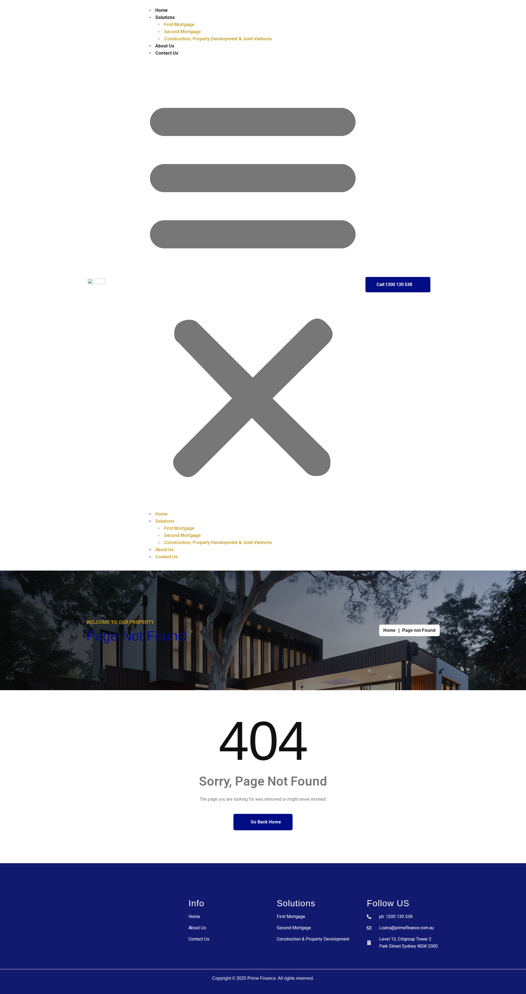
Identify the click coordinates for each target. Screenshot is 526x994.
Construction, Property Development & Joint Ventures (218, 38)
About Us (164, 46)
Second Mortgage (182, 31)
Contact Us (166, 53)
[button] (253, 286)
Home (161, 10)
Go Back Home (265, 822)
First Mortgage (179, 24)
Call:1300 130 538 (394, 284)
